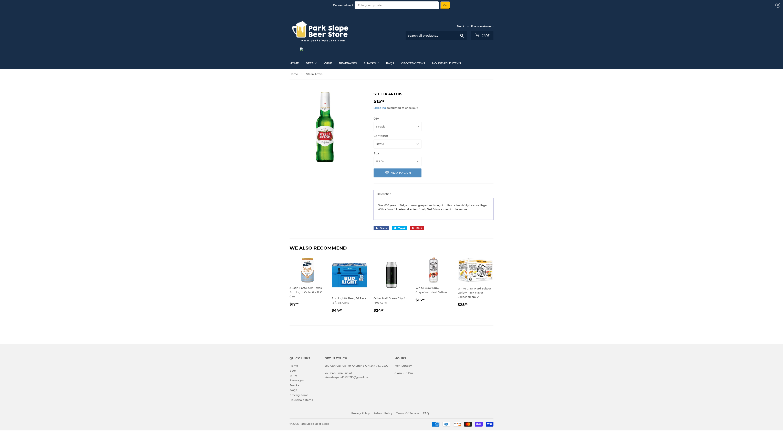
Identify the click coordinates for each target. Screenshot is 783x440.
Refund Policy (383, 413)
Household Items (446, 63)
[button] (384, 194)
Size (376, 153)
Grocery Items (413, 63)
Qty (376, 118)
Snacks (370, 63)
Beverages (348, 63)
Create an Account (482, 26)
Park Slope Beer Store (314, 423)
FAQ (426, 413)
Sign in (461, 26)
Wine (328, 63)
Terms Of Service (407, 413)
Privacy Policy (360, 413)
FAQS (390, 63)
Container (381, 136)
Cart (485, 35)
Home (294, 63)
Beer (310, 63)
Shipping (380, 107)
